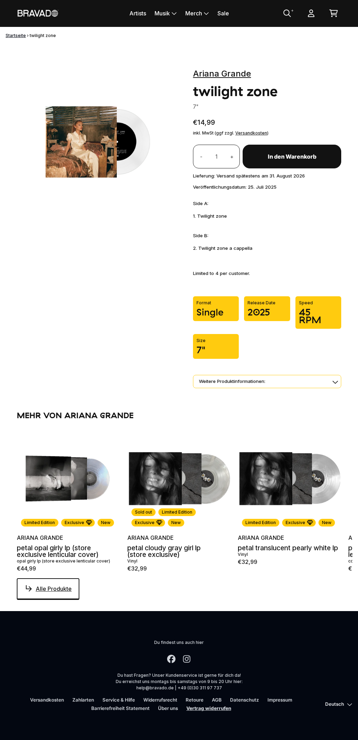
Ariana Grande (222, 73)
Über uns (168, 708)
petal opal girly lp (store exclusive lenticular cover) (58, 551)
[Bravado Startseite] (38, 13)
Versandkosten (251, 133)
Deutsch (334, 704)
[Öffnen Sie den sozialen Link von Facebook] (171, 659)
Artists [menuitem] (137, 13)
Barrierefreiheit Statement (120, 708)
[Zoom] (98, 137)
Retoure (194, 700)
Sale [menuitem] (223, 13)
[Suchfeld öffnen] (286, 13)
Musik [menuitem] (162, 13)
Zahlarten (83, 700)
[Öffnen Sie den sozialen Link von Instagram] (186, 659)
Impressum (279, 700)
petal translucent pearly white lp (288, 548)
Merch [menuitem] (193, 13)
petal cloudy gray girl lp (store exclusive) (164, 551)
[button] (267, 381)
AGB (217, 700)
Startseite (16, 35)
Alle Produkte (54, 588)
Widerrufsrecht (160, 700)
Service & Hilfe (118, 700)
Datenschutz (244, 700)
